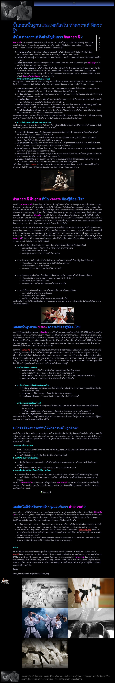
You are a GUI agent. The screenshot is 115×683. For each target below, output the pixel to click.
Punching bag (85, 529)
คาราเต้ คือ (25, 350)
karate (33, 164)
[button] (74, 3)
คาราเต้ (16, 554)
